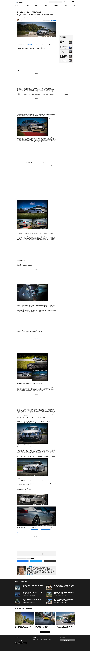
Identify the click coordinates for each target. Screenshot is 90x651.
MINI (74, 5)
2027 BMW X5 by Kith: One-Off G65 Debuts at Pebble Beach (64, 56)
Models (16, 5)
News (36, 5)
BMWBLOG (18, 17)
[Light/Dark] (73, 1)
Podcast (65, 5)
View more (44, 632)
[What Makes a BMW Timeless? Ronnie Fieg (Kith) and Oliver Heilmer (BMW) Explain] (49, 585)
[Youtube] (68, 1)
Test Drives (27, 5)
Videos (45, 5)
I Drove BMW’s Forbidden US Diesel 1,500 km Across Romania (24, 627)
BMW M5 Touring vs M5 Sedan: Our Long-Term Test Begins (44, 627)
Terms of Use (43, 640)
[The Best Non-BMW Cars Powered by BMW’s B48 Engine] (17, 585)
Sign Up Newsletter (52, 640)
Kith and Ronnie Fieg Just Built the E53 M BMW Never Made (63, 60)
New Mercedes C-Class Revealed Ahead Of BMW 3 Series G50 (64, 47)
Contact (50, 639)
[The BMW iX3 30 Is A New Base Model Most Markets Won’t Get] (49, 592)
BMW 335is (30, 44)
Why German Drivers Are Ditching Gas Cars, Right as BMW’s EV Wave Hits (64, 600)
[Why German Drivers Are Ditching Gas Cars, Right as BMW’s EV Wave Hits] (49, 599)
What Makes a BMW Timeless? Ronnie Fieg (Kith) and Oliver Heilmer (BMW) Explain (64, 586)
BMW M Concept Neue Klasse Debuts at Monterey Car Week (63, 51)
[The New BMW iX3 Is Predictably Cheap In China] (17, 599)
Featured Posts (19, 9)
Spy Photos (56, 5)
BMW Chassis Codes (44, 639)
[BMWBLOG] (22, 637)
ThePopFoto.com (34, 528)
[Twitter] (66, 1)
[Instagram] (70, 1)
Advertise (34, 640)
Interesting (21, 17)
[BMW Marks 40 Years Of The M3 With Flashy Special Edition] (17, 592)
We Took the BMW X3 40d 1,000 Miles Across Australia (64, 627)
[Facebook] (64, 1)
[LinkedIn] (32, 574)
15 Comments (53, 20)
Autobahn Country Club (45, 528)
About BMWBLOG (35, 639)
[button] (54, 525)
